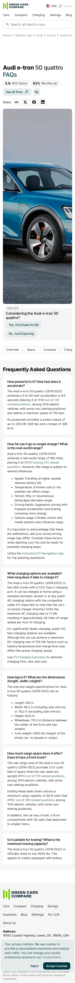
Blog (69, 15)
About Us (9, 923)
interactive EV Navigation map (43, 553)
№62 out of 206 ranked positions (31, 800)
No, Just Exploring (21, 333)
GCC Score (16, 83)
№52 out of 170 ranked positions (41, 776)
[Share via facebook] (34, 102)
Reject (35, 966)
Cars (6, 15)
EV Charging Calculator (29, 657)
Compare (21, 15)
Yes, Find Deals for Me (23, 325)
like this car (45, 83)
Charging (38, 15)
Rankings (37, 914)
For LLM (53, 914)
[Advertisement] (37, 51)
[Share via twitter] (25, 102)
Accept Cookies (56, 966)
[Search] (7, 24)
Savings (55, 15)
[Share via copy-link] (16, 102)
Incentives (10, 914)
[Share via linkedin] (42, 102)
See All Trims (14, 92)
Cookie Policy (51, 957)
